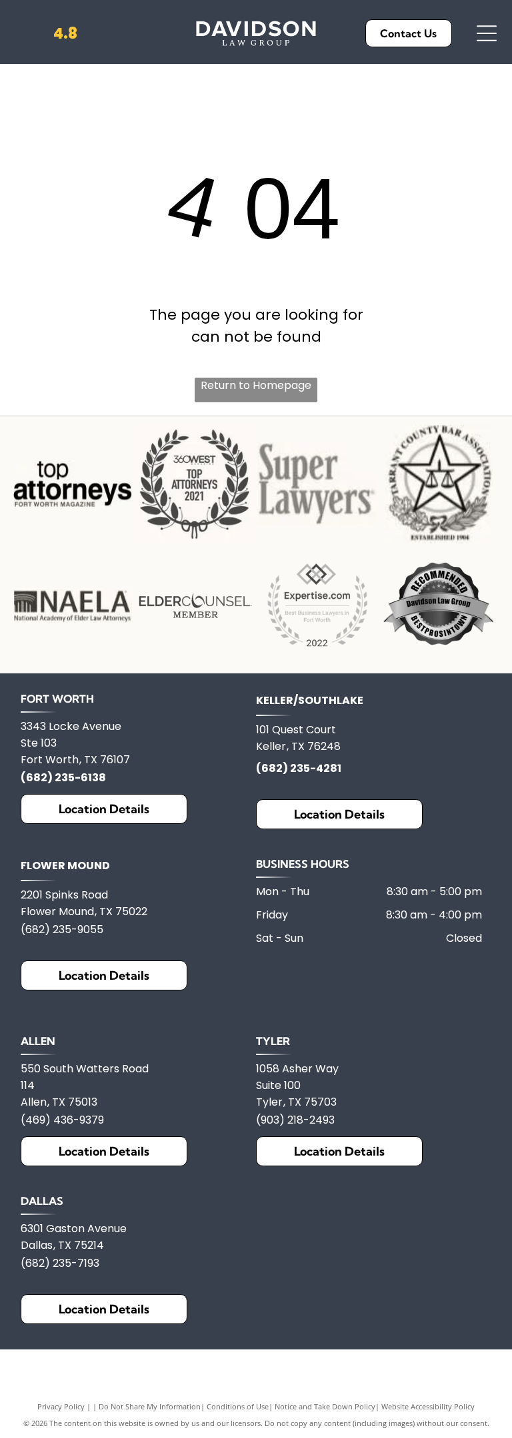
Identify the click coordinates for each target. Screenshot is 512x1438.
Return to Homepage (256, 385)
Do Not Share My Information (150, 1406)
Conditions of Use (238, 1406)
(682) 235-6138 (63, 777)
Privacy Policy (61, 1406)
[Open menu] (487, 33)
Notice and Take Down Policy (325, 1406)
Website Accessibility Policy (428, 1406)
